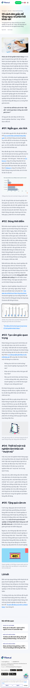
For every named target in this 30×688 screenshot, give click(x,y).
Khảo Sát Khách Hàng (18, 10)
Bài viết (10, 10)
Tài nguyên (4, 10)
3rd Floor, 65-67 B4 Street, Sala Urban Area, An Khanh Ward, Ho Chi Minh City (14, 664)
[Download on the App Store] (13, 670)
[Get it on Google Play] (19, 670)
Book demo (18, 2)
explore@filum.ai (5, 661)
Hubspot (8, 168)
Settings (25, 685)
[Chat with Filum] (26, 676)
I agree (17, 685)
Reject (7, 685)
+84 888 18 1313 (15, 661)
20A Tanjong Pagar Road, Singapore (11, 666)
